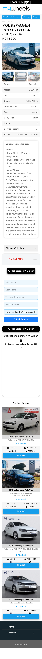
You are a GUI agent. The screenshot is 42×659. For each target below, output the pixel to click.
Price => (36, 17)
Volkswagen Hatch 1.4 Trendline (21, 603)
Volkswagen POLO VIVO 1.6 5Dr (21, 440)
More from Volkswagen (11, 17)
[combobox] (6, 297)
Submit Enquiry (21, 319)
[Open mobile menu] (36, 8)
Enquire (21, 456)
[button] (5, 54)
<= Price (27, 17)
